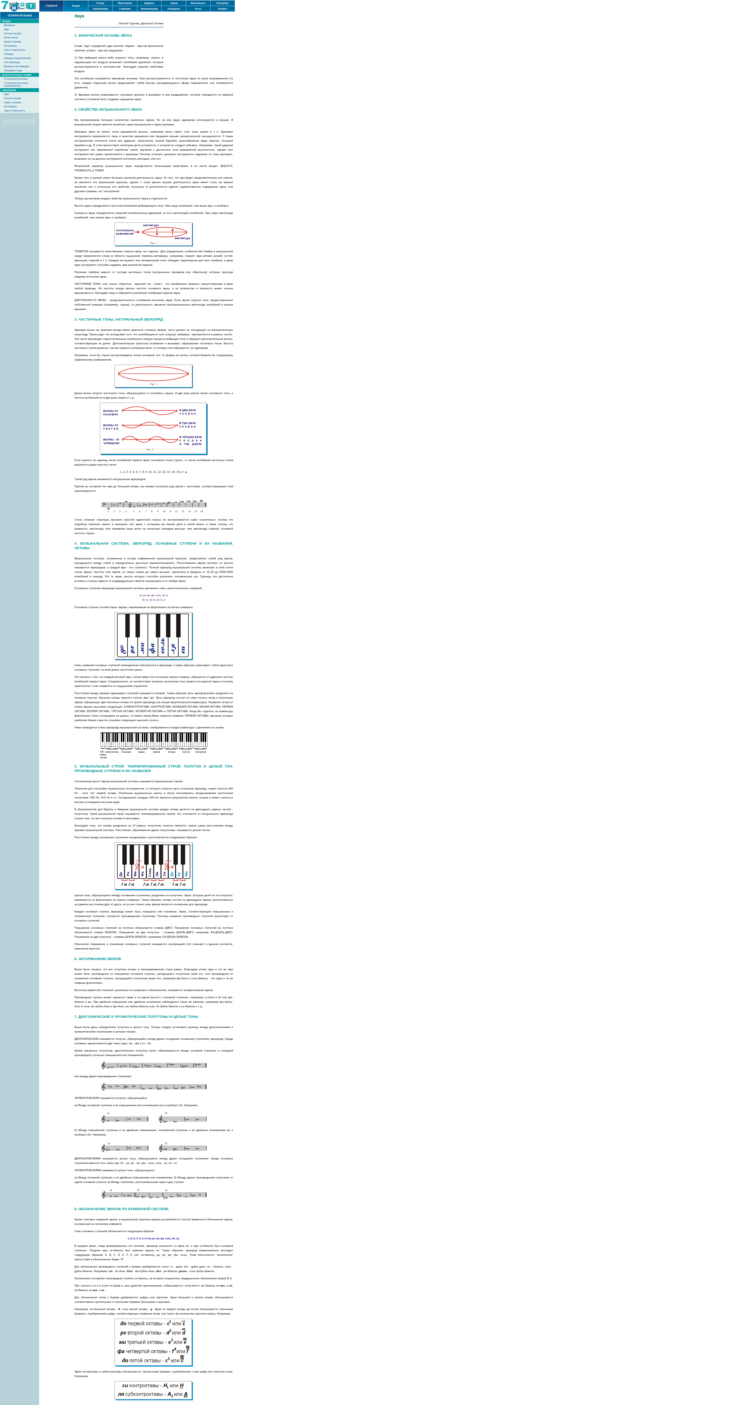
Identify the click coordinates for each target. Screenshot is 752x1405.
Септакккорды (12, 62)
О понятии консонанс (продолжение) (16, 84)
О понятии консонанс (16, 79)
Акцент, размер (12, 41)
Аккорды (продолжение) (17, 58)
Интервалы (10, 45)
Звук (6, 29)
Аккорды (9, 54)
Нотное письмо (12, 33)
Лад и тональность (14, 50)
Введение (9, 25)
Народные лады (13, 70)
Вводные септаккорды (16, 66)
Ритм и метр (11, 37)
